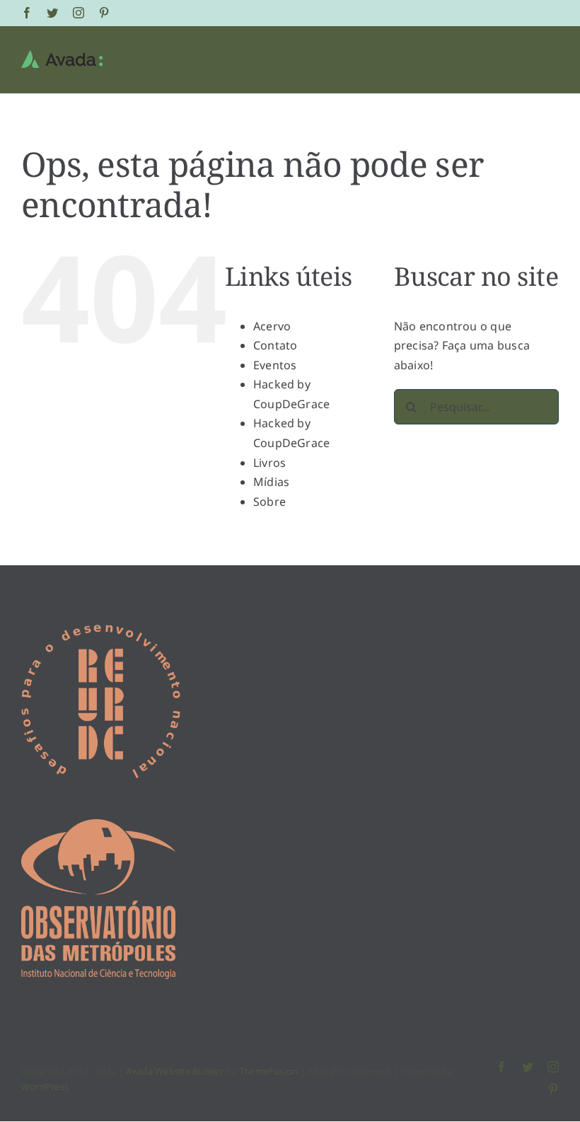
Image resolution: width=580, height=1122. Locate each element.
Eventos (275, 365)
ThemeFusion (268, 1071)
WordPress (45, 1086)
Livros (269, 462)
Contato (275, 345)
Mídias (271, 482)
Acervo (272, 326)
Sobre (269, 501)
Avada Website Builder (175, 1071)
